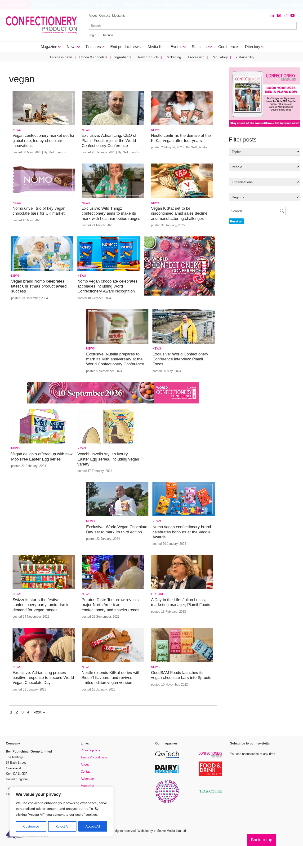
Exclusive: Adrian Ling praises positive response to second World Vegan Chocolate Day (43, 677)
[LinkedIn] (272, 15)
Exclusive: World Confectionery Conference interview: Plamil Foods (180, 359)
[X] (279, 15)
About (93, 15)
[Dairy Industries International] (167, 772)
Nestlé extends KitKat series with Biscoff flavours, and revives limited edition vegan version (111, 677)
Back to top (261, 839)
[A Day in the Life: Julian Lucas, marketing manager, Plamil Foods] (182, 588)
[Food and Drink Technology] (210, 775)
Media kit (118, 15)
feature (157, 594)
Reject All (62, 826)
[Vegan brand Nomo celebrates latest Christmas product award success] (42, 270)
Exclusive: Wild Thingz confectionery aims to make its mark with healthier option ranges (111, 213)
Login (92, 35)
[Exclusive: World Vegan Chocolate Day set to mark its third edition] (117, 515)
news (17, 130)
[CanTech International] (167, 757)
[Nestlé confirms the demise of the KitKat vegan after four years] (182, 124)
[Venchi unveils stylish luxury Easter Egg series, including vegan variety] (108, 442)
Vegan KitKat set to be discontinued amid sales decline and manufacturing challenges (179, 213)
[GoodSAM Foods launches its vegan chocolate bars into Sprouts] (182, 661)
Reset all (236, 221)
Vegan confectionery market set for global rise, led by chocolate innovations (44, 140)
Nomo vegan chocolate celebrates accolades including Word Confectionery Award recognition (107, 286)
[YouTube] (292, 15)
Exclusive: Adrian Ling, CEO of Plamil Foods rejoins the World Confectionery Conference (109, 140)
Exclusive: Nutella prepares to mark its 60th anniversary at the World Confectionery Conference (115, 359)
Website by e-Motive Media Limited (162, 831)
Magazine (87, 786)
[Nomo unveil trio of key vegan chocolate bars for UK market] (44, 197)
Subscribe (106, 35)
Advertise (87, 778)
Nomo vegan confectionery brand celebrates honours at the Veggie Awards (181, 532)
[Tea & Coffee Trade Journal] (210, 794)
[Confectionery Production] (210, 756)
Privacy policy (90, 750)
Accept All (92, 826)
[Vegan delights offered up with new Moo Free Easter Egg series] (42, 442)
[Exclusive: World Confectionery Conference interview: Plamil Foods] (183, 342)
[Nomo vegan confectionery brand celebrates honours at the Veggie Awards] (183, 515)
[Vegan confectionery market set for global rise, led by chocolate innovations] (44, 124)
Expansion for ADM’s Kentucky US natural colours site (61, 5)
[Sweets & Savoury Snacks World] (167, 802)
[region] (61, 812)
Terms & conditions (94, 757)
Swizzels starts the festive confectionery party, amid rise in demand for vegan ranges (41, 605)
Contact (104, 15)
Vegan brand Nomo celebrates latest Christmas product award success (39, 286)
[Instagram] (285, 15)
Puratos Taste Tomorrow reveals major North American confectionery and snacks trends (110, 605)
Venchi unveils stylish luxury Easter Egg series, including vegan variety (108, 459)
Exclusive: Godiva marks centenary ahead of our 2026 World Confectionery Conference (178, 5)
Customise (31, 826)
